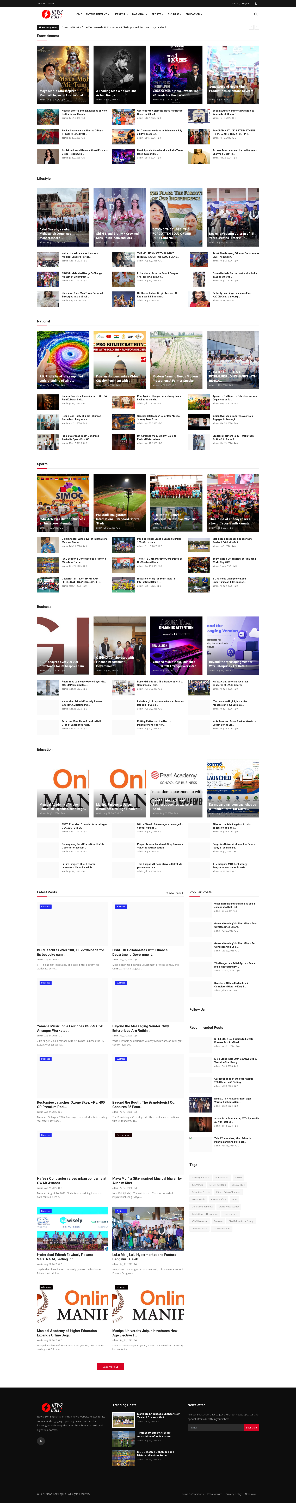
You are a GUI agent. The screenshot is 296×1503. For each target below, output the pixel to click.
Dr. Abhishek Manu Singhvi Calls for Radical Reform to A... (157, 438)
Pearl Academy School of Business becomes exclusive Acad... (173, 804)
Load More (108, 1366)
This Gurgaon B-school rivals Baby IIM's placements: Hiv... (159, 866)
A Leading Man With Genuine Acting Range (116, 93)
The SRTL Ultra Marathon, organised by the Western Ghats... (159, 560)
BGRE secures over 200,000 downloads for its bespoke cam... (63, 664)
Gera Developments (202, 1206)
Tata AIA (218, 1221)
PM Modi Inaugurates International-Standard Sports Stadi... (117, 519)
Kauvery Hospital (200, 1177)
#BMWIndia (198, 1184)
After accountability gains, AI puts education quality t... (232, 826)
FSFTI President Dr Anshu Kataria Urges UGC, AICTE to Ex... (84, 826)
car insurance (231, 1213)
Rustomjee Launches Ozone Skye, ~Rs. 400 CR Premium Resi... (84, 683)
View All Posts (173, 892)
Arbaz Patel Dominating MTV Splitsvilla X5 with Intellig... (236, 1120)
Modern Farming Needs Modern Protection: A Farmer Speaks (175, 378)
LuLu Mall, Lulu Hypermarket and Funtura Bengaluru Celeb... (160, 703)
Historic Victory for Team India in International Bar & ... (156, 580)
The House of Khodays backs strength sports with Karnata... (230, 521)
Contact (41, 3)
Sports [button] (156, 14)
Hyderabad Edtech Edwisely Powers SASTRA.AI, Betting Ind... (82, 703)
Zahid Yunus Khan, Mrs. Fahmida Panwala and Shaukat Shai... (232, 1140)
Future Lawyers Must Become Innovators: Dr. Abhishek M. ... (79, 866)
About (51, 3)
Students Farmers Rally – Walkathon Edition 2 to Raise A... (233, 438)
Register (246, 3)
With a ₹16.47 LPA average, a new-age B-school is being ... (160, 826)
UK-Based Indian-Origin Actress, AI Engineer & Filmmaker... (157, 295)
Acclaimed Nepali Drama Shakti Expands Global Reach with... (85, 152)
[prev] (251, 27)
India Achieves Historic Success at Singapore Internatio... (62, 521)
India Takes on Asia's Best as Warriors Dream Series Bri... (234, 723)
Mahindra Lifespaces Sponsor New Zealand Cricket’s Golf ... (232, 540)
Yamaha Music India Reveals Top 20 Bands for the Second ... (176, 93)
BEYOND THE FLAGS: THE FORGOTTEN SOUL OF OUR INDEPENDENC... (172, 234)
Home (78, 14)
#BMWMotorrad (200, 1221)
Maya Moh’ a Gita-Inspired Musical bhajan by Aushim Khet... (63, 93)
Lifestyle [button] (120, 14)
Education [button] (193, 14)
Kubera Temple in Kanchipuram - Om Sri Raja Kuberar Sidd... (84, 398)
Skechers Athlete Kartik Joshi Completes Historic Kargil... (231, 985)
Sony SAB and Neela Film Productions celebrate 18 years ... (231, 91)
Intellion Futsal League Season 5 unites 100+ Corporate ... (159, 540)
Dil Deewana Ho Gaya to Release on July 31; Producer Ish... (159, 132)
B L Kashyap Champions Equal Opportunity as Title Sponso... (229, 580)
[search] (256, 14)
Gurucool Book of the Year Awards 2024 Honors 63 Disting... (233, 1080)
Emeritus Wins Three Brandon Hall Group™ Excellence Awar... (81, 723)
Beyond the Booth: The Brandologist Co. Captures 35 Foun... (160, 683)
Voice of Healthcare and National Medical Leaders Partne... (80, 255)
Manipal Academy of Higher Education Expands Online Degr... (63, 807)
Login (235, 3)
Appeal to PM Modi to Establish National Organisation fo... (235, 398)
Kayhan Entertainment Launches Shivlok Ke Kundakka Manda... (84, 112)
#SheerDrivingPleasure (228, 1192)
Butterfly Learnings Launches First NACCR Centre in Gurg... (232, 295)
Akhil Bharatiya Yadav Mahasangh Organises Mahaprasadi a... (55, 234)
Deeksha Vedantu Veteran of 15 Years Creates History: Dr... (231, 236)
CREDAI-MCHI (238, 1184)
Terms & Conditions (192, 1494)
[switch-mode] (256, 3)
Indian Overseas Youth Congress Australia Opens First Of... (80, 438)
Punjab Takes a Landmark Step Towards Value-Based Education (160, 846)
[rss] (41, 1441)
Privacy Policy (234, 1494)
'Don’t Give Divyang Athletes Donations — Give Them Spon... (236, 255)
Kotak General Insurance (205, 1213)
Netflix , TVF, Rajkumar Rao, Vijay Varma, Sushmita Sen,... (232, 1100)
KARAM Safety (218, 1199)
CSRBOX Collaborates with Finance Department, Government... (115, 662)
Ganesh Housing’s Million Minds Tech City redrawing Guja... (235, 945)
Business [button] (173, 14)
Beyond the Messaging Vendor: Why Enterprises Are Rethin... (231, 664)
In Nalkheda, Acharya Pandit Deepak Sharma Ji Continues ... (157, 275)
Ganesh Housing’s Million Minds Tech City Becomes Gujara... (235, 925)
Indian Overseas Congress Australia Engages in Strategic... (233, 418)
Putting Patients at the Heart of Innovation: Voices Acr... (154, 723)
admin (43, 99)
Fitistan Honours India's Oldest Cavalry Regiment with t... (117, 378)
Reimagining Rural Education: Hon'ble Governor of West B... (83, 846)
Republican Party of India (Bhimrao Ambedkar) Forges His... (81, 418)
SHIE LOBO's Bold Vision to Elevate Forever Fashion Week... (233, 1041)
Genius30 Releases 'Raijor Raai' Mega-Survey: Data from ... (159, 418)
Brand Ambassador (229, 1206)
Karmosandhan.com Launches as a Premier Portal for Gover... (232, 807)
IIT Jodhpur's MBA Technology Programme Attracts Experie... (230, 866)
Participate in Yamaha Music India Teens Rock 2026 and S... (160, 152)
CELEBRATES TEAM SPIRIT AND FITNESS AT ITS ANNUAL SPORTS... (82, 580)
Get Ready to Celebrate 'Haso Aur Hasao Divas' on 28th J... (160, 112)
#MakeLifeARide (221, 1228)
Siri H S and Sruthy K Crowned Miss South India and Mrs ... (117, 236)
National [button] (138, 14)
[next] (257, 27)
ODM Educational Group (241, 1221)
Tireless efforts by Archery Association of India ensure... (155, 1434)
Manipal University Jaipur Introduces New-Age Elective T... (119, 807)
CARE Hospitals (199, 1228)
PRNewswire (214, 1494)
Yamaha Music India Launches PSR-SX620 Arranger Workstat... (175, 664)
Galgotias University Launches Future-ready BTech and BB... (234, 846)
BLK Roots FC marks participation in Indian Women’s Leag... (175, 519)
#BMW (238, 1177)
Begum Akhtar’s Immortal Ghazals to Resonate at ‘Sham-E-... (233, 112)
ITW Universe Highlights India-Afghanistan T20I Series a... (230, 703)
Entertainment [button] (96, 14)
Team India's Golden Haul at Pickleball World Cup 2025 (234, 560)
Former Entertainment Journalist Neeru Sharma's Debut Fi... (235, 152)
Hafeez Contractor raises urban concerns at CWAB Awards (231, 683)
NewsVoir (250, 1494)
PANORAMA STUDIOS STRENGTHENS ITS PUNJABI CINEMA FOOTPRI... (234, 132)
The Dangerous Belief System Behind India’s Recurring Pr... (235, 965)
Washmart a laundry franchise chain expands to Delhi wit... (234, 905)
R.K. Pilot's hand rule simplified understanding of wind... (61, 378)
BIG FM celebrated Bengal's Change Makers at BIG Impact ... (82, 275)
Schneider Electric (201, 1192)
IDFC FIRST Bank (217, 1184)
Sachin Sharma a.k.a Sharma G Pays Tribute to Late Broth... (82, 132)
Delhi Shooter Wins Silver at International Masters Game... (85, 540)
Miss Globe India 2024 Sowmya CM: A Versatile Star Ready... (235, 1061)
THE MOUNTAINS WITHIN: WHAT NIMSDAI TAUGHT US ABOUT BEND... (158, 255)
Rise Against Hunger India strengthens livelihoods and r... (159, 398)
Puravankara (222, 1177)
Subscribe (251, 1427)
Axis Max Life (198, 1199)
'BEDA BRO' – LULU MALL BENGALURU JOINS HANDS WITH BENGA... (232, 376)
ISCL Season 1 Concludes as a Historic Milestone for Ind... (84, 560)
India (234, 1199)
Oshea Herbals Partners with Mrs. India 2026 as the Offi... (235, 275)
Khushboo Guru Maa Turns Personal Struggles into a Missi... (82, 295)
